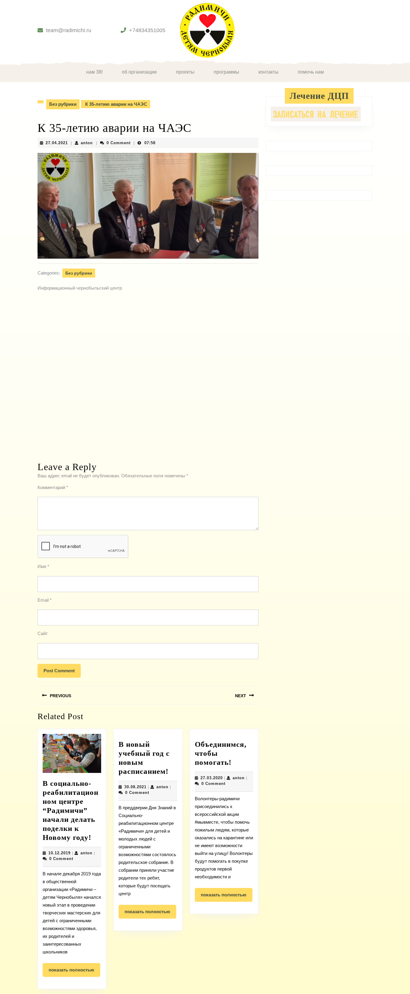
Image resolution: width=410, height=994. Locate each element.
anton (87, 143)
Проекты (185, 71)
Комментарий (53, 487)
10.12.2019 (59, 853)
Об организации (139, 71)
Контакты (268, 71)
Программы (226, 71)
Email (45, 600)
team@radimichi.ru (68, 30)
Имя (43, 566)
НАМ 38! (94, 71)
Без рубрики (63, 104)
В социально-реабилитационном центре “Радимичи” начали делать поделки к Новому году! (70, 810)
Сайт (43, 633)
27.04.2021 (57, 143)
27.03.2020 (211, 778)
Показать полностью (74, 972)
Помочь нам (311, 71)
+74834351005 (147, 30)
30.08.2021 (135, 787)
